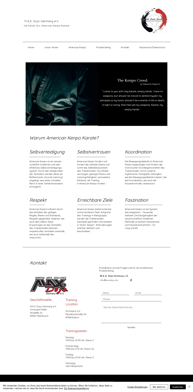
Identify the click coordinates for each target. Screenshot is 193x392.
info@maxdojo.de (109, 280)
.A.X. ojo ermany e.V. (41, 21)
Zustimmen (177, 386)
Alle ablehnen (159, 386)
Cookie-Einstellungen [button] (137, 386)
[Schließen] (189, 387)
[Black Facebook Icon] (131, 280)
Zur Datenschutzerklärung (76, 388)
